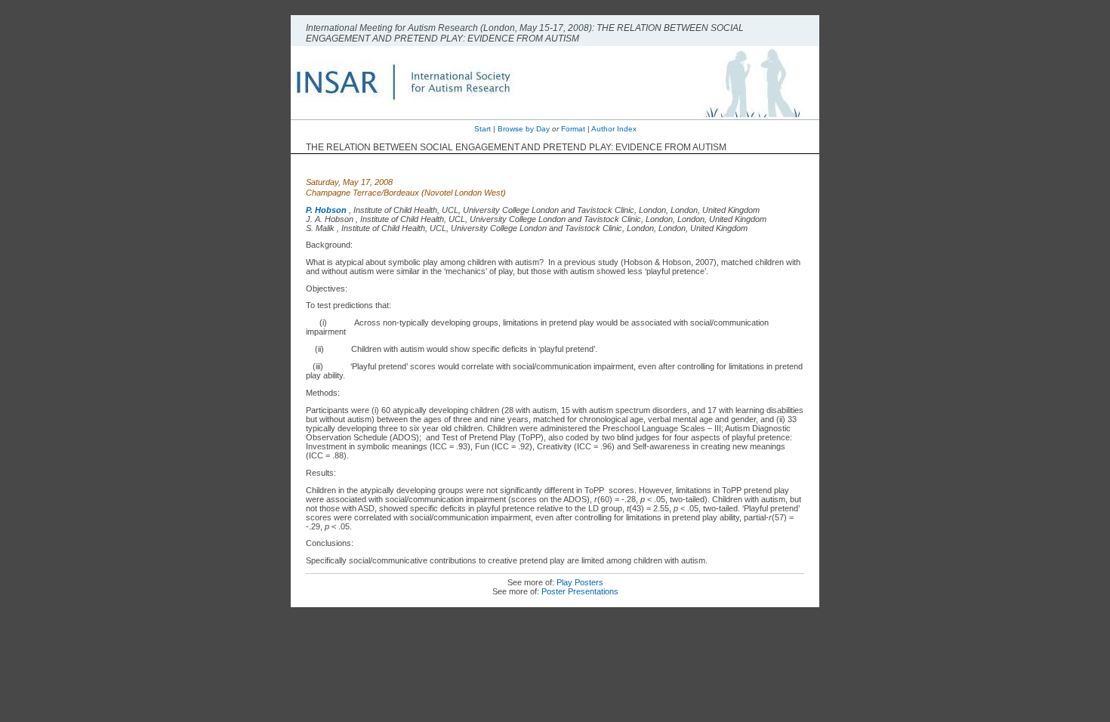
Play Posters (580, 582)
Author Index (614, 129)
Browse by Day (524, 129)
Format (573, 129)
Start (482, 129)
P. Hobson (326, 209)
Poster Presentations (579, 591)
